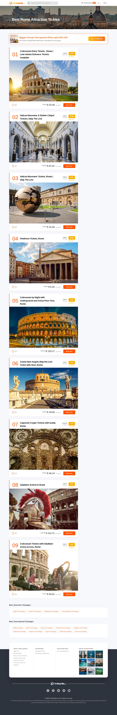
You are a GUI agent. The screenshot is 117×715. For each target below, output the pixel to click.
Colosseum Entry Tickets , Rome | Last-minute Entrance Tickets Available (36, 54)
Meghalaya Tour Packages (52, 611)
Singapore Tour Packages (80, 628)
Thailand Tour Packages (19, 631)
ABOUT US (16, 651)
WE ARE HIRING (18, 653)
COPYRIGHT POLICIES (19, 662)
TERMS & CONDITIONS (19, 658)
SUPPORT (16, 665)
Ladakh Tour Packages (19, 611)
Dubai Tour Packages (31, 628)
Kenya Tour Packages (81, 631)
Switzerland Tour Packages (63, 628)
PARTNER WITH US (40, 651)
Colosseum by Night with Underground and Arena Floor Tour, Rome (37, 300)
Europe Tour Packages (47, 628)
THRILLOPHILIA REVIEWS (20, 655)
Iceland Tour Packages (66, 631)
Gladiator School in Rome (32, 485)
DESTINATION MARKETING (42, 653)
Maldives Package (18, 628)
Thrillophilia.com (54, 698)
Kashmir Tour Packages (35, 611)
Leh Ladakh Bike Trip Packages (70, 611)
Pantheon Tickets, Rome (32, 238)
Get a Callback (96, 39)
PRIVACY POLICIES (19, 660)
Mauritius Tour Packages (35, 631)
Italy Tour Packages (51, 631)
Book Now (69, 105)
